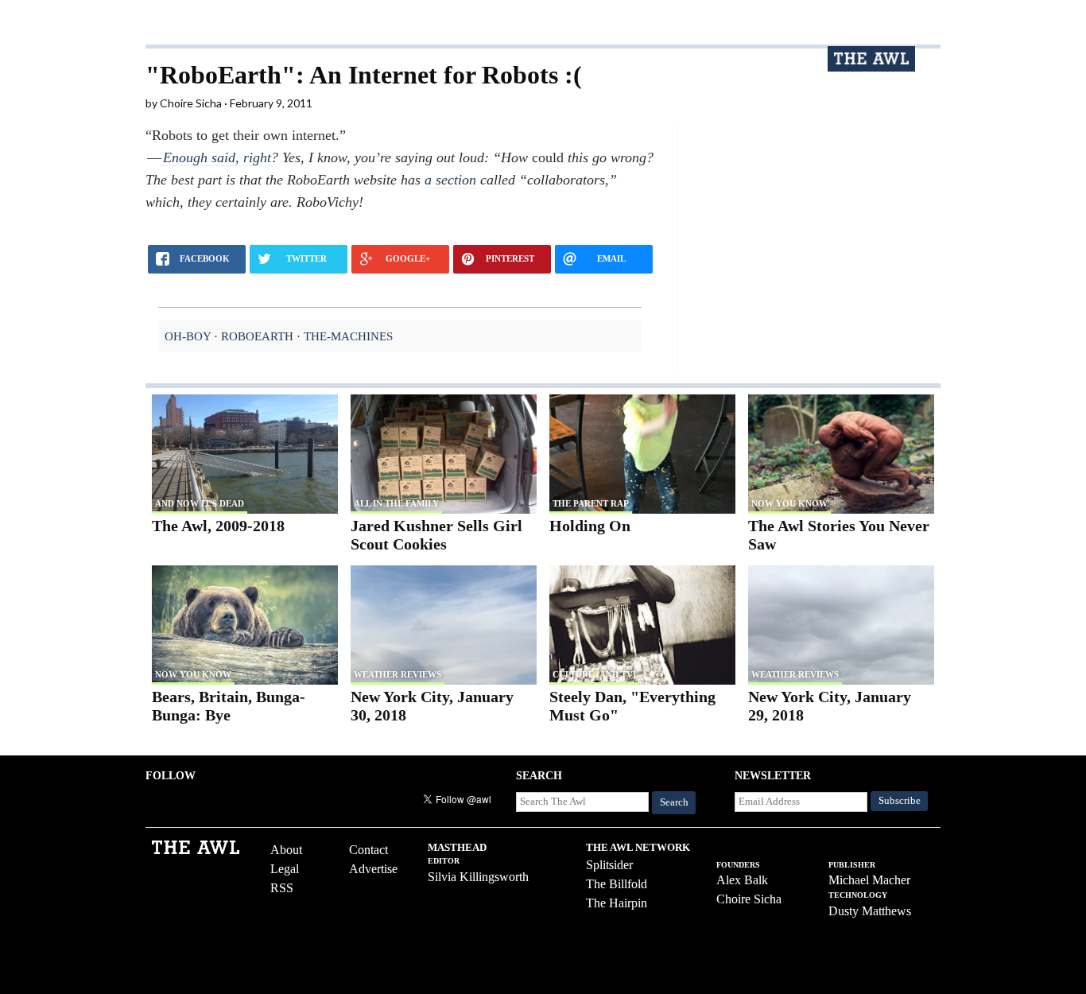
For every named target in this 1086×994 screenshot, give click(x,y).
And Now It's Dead (199, 503)
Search (674, 802)
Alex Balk (742, 880)
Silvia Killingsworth (478, 876)
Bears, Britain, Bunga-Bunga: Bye (228, 706)
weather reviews (397, 674)
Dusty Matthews (869, 911)
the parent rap (591, 503)
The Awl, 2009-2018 (218, 525)
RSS (281, 888)
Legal (284, 869)
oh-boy (188, 336)
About (286, 849)
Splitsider (609, 865)
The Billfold (616, 884)
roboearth (257, 336)
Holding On (589, 525)
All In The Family (396, 503)
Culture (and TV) (594, 674)
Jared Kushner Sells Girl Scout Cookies (436, 535)
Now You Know (789, 503)
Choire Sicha (749, 899)
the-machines (348, 336)
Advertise (373, 869)
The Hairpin (616, 903)
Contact (368, 849)
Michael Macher (869, 880)
